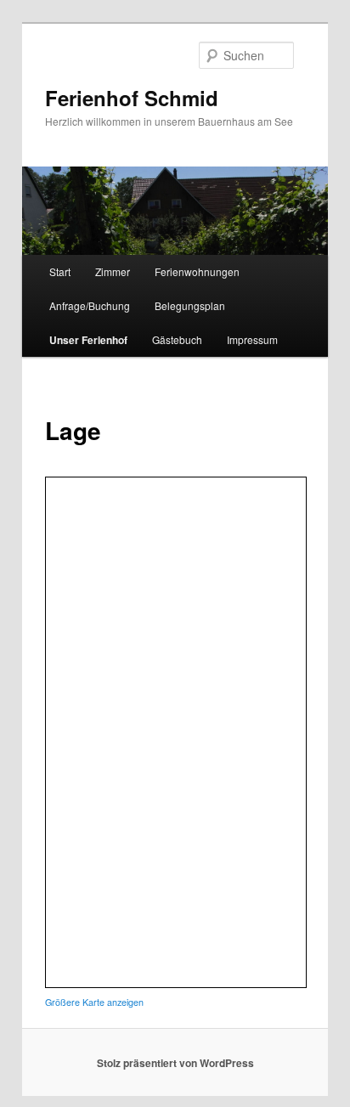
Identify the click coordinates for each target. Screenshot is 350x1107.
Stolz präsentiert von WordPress (175, 1062)
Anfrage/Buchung (89, 305)
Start (60, 271)
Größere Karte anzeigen (94, 1002)
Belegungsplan (190, 305)
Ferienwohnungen (197, 271)
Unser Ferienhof (88, 339)
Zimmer (112, 271)
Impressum (252, 339)
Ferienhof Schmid (131, 97)
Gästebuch (177, 339)
